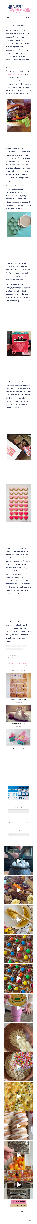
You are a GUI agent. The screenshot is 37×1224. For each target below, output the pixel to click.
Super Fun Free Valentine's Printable (19, 663)
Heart (19, 646)
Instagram (24, 208)
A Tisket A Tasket (18, 748)
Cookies (9, 646)
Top (29, 1220)
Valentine (9, 649)
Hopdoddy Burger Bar (14, 74)
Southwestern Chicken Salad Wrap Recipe (18, 666)
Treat (24, 646)
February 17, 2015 (11, 655)
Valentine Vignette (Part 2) (18, 700)
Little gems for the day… (19, 723)
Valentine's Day (18, 649)
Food (14, 646)
